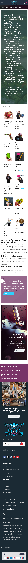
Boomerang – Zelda (7, 143)
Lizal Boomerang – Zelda (19, 185)
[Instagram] (11, 457)
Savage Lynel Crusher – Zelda (8, 209)
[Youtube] (17, 457)
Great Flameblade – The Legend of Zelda (19, 165)
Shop (7, 7)
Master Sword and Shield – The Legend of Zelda (19, 122)
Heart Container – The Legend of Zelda (8, 122)
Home (2, 7)
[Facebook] (4, 457)
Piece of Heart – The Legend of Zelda (19, 209)
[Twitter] (8, 457)
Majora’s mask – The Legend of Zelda (19, 144)
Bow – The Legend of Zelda (19, 229)
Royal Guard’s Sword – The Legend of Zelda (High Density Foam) (8, 188)
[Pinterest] (14, 457)
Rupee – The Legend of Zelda (8, 163)
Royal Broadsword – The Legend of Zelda (7, 231)
